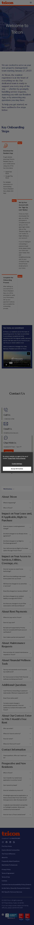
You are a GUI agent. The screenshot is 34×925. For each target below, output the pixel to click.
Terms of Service (20, 458)
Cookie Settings (17, 463)
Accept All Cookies (17, 469)
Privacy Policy (12, 458)
